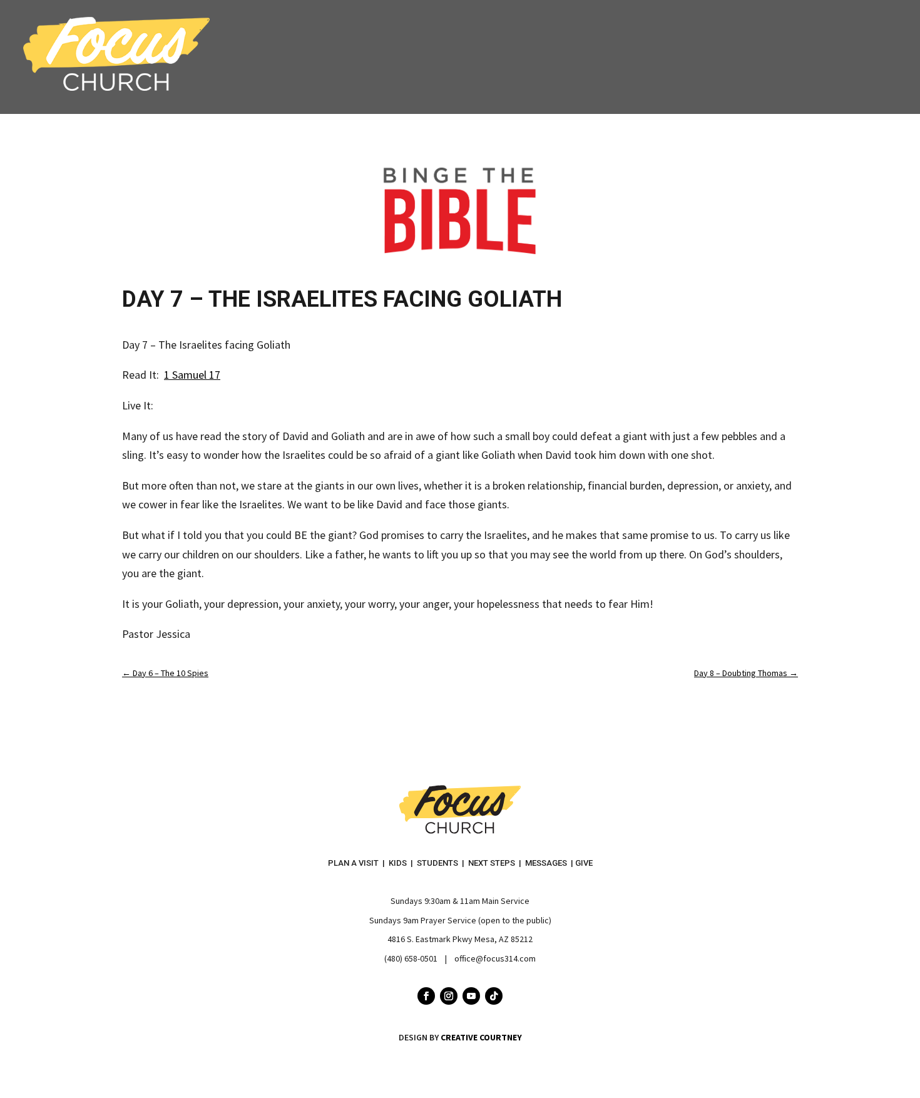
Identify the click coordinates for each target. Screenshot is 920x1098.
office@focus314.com (495, 958)
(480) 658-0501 (410, 958)
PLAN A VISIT (353, 863)
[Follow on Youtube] (471, 996)
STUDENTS (437, 863)
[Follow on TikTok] (494, 996)
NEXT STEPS (491, 863)
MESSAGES (546, 863)
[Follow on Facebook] (426, 996)
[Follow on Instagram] (448, 996)
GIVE (584, 863)
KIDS (398, 863)
